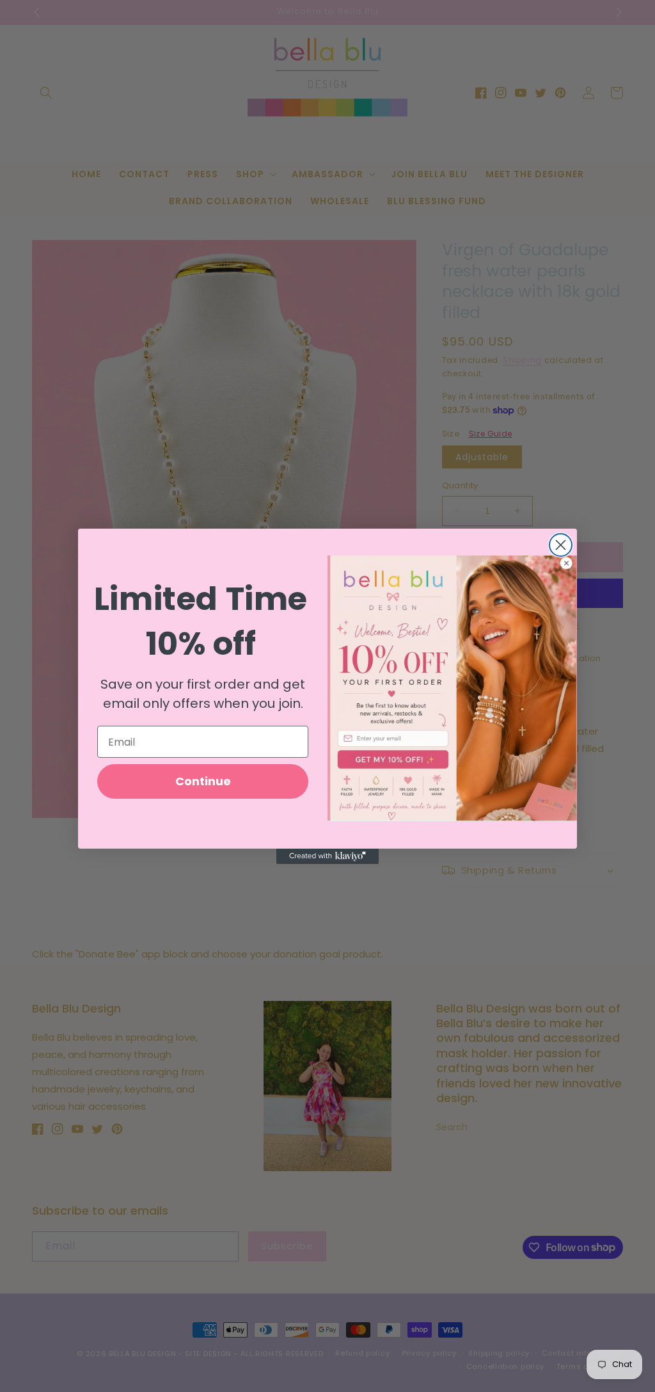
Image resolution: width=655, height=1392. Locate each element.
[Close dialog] (560, 545)
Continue (203, 781)
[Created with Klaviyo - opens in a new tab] (327, 856)
